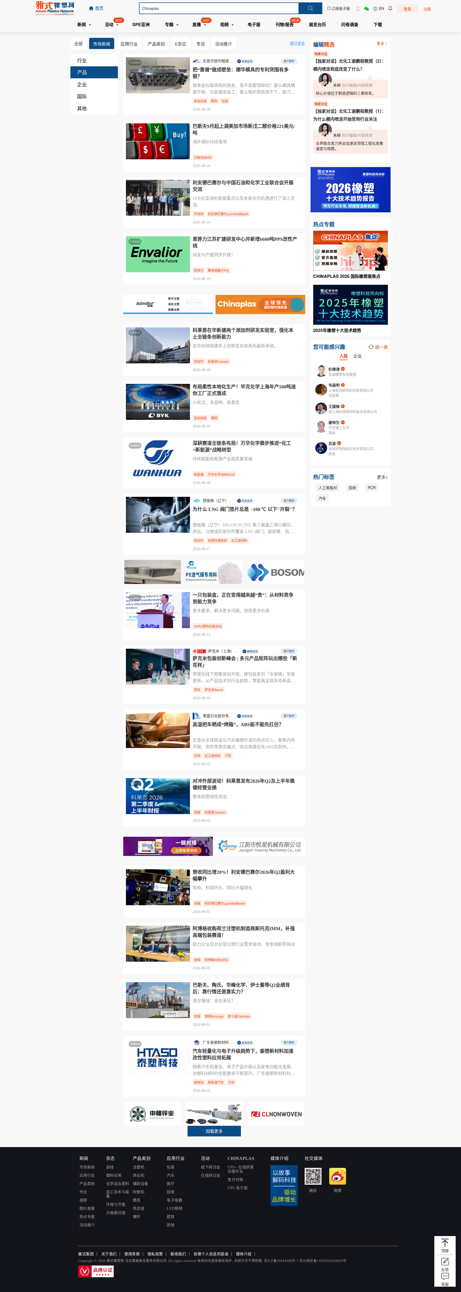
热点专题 (87, 1217)
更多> (382, 477)
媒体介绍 (244, 1254)
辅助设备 (140, 1184)
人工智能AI (328, 487)
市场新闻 (87, 1167)
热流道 (139, 1208)
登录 (407, 8)
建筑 (170, 1217)
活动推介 (87, 1225)
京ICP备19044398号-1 (281, 1261)
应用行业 (87, 1175)
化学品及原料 (117, 1184)
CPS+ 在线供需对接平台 (241, 1169)
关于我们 (109, 1254)
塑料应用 (114, 1175)
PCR (372, 487)
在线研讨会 (210, 1175)
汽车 (322, 498)
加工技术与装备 (117, 1194)
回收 (352, 487)
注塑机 (139, 1167)
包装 (170, 1167)
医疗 (170, 1184)
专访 (83, 1192)
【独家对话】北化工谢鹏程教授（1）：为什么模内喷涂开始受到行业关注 (349, 115)
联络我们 (178, 1254)
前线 (110, 1167)
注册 (427, 8)
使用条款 (132, 1254)
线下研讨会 (210, 1167)
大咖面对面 (116, 1213)
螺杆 (137, 1217)
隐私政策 (155, 1254)
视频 (83, 1200)
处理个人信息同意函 (211, 1254)
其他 (170, 1225)
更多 (380, 43)
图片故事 (87, 1208)
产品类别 (87, 1184)
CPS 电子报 (238, 1188)
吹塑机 (139, 1192)
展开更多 (297, 43)
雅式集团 (86, 1254)
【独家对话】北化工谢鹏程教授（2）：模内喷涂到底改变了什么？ (349, 65)
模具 (137, 1200)
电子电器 (174, 1200)
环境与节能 (116, 1204)
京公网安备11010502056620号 (323, 1261)
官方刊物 (235, 1180)
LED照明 (174, 1208)
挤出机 (139, 1175)
